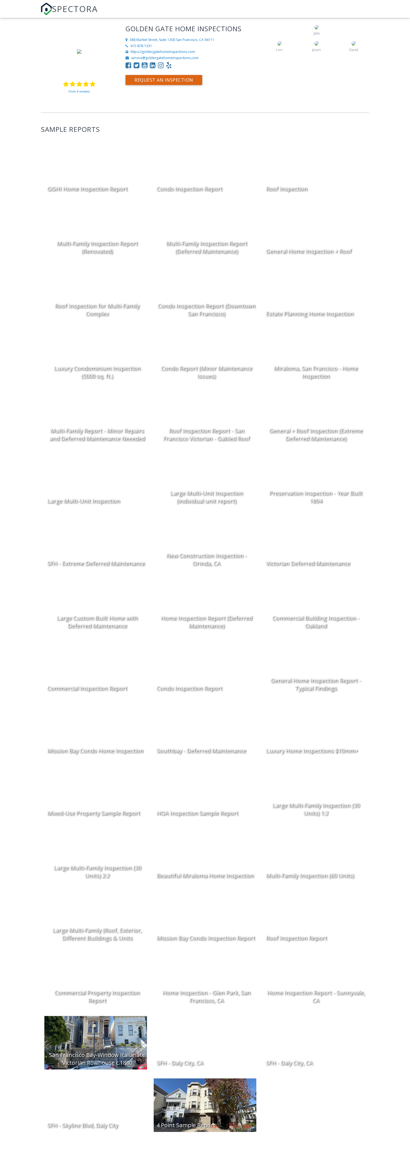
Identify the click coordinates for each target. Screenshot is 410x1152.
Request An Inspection (163, 80)
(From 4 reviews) (79, 91)
